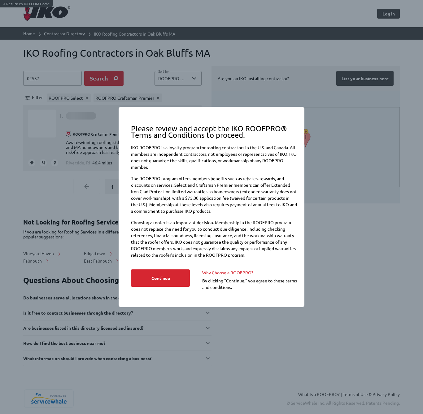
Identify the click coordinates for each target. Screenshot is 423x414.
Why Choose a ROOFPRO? (227, 272)
